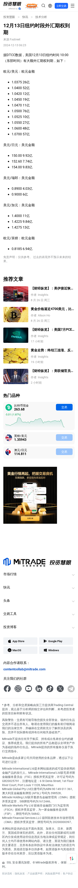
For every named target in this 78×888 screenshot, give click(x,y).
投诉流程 (7, 873)
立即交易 (61, 5)
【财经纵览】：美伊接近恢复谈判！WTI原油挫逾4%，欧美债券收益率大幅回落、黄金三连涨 (52, 288)
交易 (64, 407)
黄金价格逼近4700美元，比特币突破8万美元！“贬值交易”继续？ (51, 309)
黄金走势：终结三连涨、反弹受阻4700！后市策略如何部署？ (52, 350)
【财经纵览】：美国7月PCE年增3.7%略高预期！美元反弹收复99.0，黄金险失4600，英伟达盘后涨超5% (53, 329)
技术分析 (41, 17)
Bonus (32, 5)
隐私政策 (20, 873)
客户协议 (68, 873)
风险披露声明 (52, 873)
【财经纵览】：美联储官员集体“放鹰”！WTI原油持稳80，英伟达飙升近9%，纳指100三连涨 (52, 370)
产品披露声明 (34, 873)
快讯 (25, 17)
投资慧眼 (9, 17)
